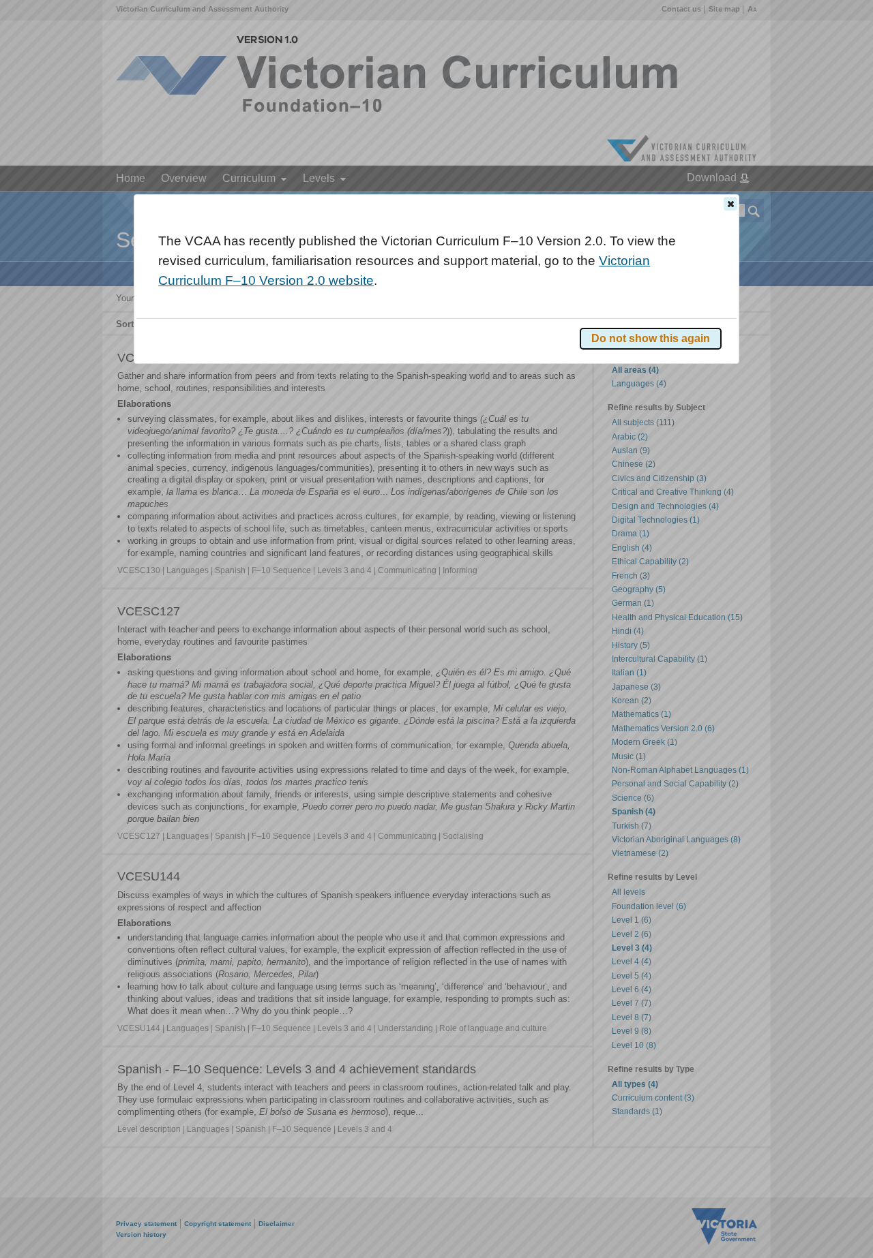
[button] (730, 204)
